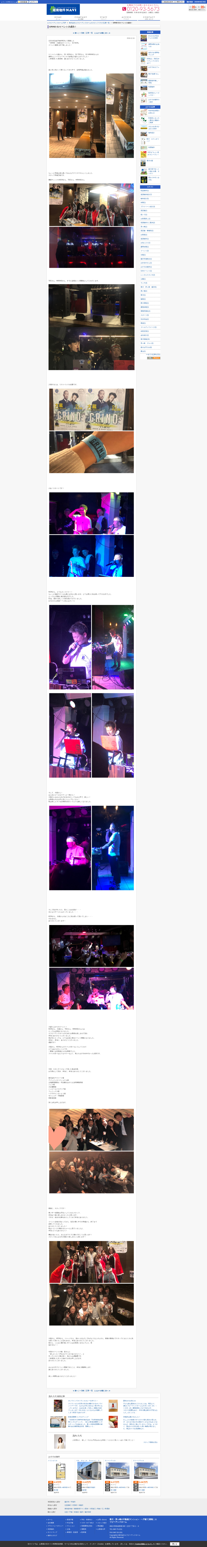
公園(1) (143, 279)
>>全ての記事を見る (153, 354)
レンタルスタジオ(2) (148, 275)
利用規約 (51, 1529)
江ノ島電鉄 (106, 1509)
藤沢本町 (88, 1512)
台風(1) (143, 255)
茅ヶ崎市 (62, 1487)
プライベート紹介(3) (148, 206)
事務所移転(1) (145, 311)
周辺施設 (100, 1526)
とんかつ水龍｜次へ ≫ (102, 33)
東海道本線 (68, 1509)
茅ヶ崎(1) (144, 227)
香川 (66, 1487)
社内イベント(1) (146, 271)
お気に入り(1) (145, 243)
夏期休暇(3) (145, 307)
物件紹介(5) (145, 198)
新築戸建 (70, 1519)
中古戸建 (70, 1523)
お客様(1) (144, 235)
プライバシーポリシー (55, 1526)
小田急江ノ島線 (94, 1509)
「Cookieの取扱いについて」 (143, 1544)
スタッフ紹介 (102, 1523)
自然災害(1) (145, 331)
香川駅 (56, 1490)
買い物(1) (144, 291)
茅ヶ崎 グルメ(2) (147, 343)
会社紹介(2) (145, 335)
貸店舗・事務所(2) (147, 231)
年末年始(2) (145, 319)
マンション (71, 1526)
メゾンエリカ (52, 1460)
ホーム (50, 1519)
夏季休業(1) (145, 247)
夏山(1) (143, 351)
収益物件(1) (145, 190)
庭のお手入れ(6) (146, 347)
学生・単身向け (86, 1519)
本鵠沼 (76, 1512)
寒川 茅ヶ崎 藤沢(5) (148, 287)
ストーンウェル (110, 1460)
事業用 (83, 1529)
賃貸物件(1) (145, 239)
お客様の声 (101, 1529)
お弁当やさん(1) (146, 263)
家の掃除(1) (145, 303)
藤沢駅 (84, 1490)
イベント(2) (145, 251)
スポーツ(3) (145, 315)
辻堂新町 (68, 1505)
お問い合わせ (102, 1519)
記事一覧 (89, 33)
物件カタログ (52, 1535)
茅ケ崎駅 (113, 1490)
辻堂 (66, 1512)
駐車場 (83, 1532)
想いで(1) (144, 214)
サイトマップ (52, 1532)
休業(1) (143, 202)
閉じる (174, 1544)
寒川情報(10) (145, 339)
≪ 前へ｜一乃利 (78, 33)
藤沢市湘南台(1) (146, 259)
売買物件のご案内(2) (148, 223)
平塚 (70, 1512)
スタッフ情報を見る (151, 1442)
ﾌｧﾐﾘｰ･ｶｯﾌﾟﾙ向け (87, 1523)
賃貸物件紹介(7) (146, 194)
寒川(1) (143, 295)
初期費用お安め (86, 1526)
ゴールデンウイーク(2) (148, 327)
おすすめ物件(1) (146, 267)
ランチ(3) (144, 283)
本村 (123, 1487)
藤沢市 (90, 1487)
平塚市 (73, 1502)
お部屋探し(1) (145, 219)
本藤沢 (81, 1505)
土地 (68, 1529)
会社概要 (51, 1523)
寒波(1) (143, 323)
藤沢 (93, 1487)
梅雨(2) (143, 299)
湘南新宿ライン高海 (81, 1509)
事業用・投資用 (72, 1532)
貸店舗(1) (144, 210)
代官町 (74, 1505)
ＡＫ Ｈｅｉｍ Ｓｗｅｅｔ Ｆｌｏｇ (90, 1460)
